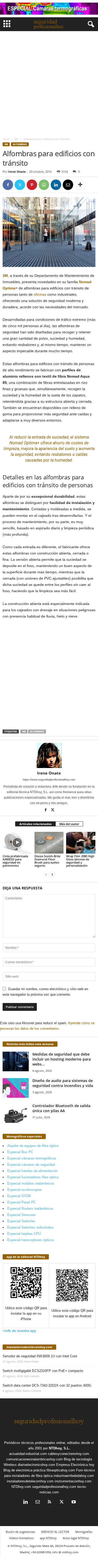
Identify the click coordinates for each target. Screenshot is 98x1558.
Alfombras (20, 144)
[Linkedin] (56, 185)
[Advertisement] (49, 83)
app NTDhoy (48, 1538)
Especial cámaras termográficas (31, 1158)
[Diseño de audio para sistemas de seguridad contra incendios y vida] (16, 1088)
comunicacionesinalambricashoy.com (34, 1459)
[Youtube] (73, 1502)
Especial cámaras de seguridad (31, 1165)
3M (16, 139)
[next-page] (52, 874)
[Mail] (38, 1502)
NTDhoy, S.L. (59, 1448)
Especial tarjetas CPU (24, 1234)
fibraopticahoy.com (61, 1470)
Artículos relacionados (35, 824)
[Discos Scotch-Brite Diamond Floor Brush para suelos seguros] (49, 843)
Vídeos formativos (21, 1538)
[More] (80, 185)
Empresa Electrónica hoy (75, 1465)
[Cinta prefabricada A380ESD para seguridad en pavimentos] (17, 843)
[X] (20, 185)
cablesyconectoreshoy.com (68, 1454)
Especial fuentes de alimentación (32, 1171)
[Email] (68, 185)
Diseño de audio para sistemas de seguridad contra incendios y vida (62, 1083)
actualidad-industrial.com (28, 1454)
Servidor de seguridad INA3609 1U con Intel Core (40, 1356)
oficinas (40, 294)
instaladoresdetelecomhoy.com (29, 1347)
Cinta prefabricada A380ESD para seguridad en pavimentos (15, 860)
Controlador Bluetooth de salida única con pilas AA (61, 1108)
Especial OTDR (19, 1196)
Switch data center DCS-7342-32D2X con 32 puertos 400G (47, 1385)
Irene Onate (17, 171)
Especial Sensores (21, 1215)
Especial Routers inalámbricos (30, 1208)
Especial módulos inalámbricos (30, 1183)
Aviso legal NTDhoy (76, 1538)
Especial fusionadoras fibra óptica (33, 1177)
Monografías (83, 1532)
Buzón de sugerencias (20, 1532)
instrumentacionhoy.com (73, 1481)
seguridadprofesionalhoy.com (54, 1487)
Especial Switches (21, 1221)
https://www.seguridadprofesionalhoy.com (49, 779)
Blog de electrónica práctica (24, 1470)
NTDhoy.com (21, 1487)
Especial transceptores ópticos (30, 1240)
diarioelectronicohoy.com (36, 1465)
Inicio (6, 139)
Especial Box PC (20, 1152)
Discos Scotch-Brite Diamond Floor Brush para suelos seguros (47, 860)
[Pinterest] (32, 185)
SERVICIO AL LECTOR (55, 1532)
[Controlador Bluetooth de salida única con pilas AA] (16, 1113)
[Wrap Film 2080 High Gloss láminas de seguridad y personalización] (80, 843)
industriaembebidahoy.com (74, 1476)
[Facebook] (8, 185)
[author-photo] (49, 755)
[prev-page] (46, 874)
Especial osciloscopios (24, 1190)
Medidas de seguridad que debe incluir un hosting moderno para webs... (61, 1059)
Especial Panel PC (21, 1202)
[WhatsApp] (44, 185)
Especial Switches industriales (30, 1227)
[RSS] (50, 1502)
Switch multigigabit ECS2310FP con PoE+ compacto (43, 1371)
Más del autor (69, 824)
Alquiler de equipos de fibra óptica (33, 1146)
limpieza (11, 448)
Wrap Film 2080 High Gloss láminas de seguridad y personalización (80, 860)
